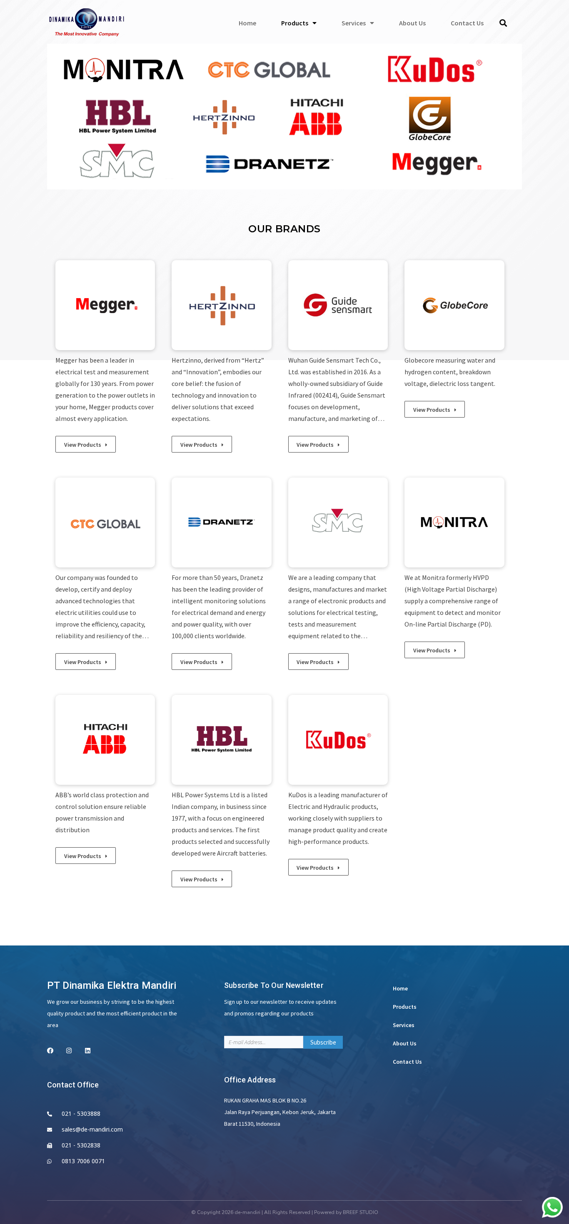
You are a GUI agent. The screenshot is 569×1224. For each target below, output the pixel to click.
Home (400, 988)
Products (405, 1006)
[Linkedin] (88, 1050)
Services (403, 1025)
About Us (405, 1043)
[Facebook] (50, 1050)
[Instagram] (69, 1050)
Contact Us (407, 1061)
